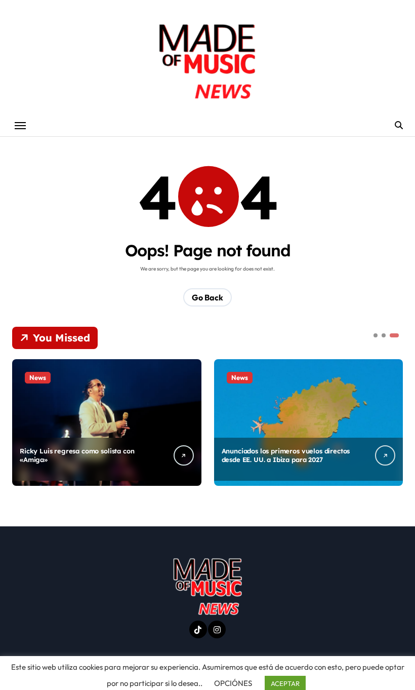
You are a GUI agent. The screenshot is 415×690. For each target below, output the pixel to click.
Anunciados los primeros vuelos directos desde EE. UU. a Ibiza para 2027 (286, 455)
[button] (393, 421)
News (37, 377)
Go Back (207, 297)
